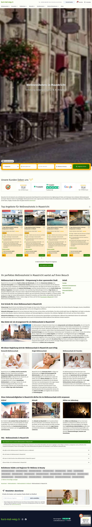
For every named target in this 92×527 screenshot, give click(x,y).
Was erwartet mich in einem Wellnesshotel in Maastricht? (17, 441)
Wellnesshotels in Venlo (60, 470)
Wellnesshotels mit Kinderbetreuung (63, 476)
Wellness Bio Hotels (6, 473)
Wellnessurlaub (4, 6)
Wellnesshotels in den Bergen (69, 473)
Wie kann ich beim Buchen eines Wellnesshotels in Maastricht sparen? (19, 458)
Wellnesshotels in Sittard (48, 470)
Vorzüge (64, 283)
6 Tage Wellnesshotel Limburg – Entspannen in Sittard (77, 228)
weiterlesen (32, 200)
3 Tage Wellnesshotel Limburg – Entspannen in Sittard (55, 228)
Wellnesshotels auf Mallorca (35, 476)
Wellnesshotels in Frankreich (42, 473)
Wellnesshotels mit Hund (48, 476)
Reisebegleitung (66, 288)
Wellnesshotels (12, 483)
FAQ (63, 293)
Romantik (31, 6)
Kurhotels (70, 470)
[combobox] (11, 166)
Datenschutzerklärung (16, 504)
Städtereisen (23, 6)
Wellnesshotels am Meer (17, 473)
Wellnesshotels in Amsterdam (8, 470)
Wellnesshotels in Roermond (35, 470)
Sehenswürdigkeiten (67, 290)
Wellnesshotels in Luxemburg (21, 476)
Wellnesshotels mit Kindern (78, 476)
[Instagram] (22, 519)
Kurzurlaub (13, 6)
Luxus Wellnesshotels (78, 470)
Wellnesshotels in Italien (83, 473)
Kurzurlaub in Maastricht (46, 297)
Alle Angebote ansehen (46, 265)
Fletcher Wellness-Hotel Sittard (8, 231)
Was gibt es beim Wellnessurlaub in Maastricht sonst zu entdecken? (18, 450)
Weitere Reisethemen (52, 6)
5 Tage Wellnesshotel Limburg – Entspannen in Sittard (33, 228)
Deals (62, 6)
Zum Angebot (19, 255)
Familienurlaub (40, 6)
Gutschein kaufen (69, 2)
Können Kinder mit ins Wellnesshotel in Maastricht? (14, 462)
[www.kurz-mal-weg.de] (7, 2)
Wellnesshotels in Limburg (21, 470)
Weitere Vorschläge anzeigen (10, 479)
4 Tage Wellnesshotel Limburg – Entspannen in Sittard (10, 228)
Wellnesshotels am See (29, 473)
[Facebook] (26, 519)
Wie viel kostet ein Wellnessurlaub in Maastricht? (14, 454)
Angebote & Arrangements (69, 285)
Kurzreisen (4, 483)
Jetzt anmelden (34, 498)
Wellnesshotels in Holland (56, 473)
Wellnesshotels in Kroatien (7, 476)
